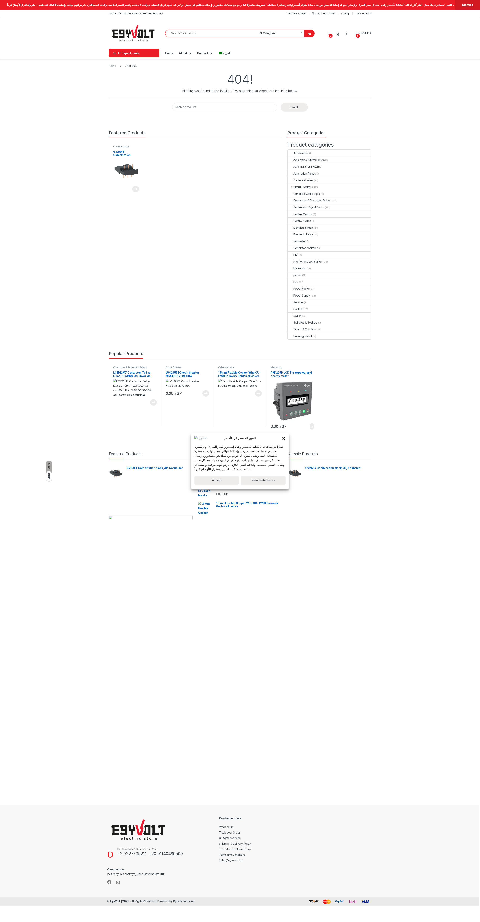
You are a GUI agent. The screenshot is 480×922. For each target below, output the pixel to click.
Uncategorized (302, 336)
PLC (295, 281)
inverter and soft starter (307, 261)
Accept (217, 480)
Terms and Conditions (232, 854)
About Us (185, 53)
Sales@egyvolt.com (231, 860)
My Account (364, 13)
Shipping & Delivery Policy (235, 843)
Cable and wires (303, 180)
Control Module (302, 214)
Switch (297, 315)
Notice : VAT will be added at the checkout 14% (136, 13)
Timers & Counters (304, 329)
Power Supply (301, 295)
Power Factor (301, 288)
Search (294, 107)
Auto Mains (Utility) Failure (309, 159)
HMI (295, 254)
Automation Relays (304, 173)
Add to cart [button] (311, 426)
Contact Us (204, 53)
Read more (135, 189)
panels (297, 275)
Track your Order (229, 832)
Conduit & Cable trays (306, 193)
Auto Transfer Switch (306, 166)
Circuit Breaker (121, 146)
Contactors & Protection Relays (312, 200)
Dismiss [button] (467, 4)
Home (169, 53)
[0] (328, 33)
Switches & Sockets (305, 322)
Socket (297, 309)
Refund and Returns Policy (235, 849)
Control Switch (302, 220)
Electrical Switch (303, 227)
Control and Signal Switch (308, 207)
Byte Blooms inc (184, 901)
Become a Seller (297, 13)
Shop (347, 13)
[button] (284, 438)
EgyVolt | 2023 (120, 901)
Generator (299, 241)
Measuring (299, 268)
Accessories (300, 153)
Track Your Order (325, 13)
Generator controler (305, 247)
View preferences (263, 480)
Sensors (298, 302)
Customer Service (230, 838)
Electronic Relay (303, 234)
